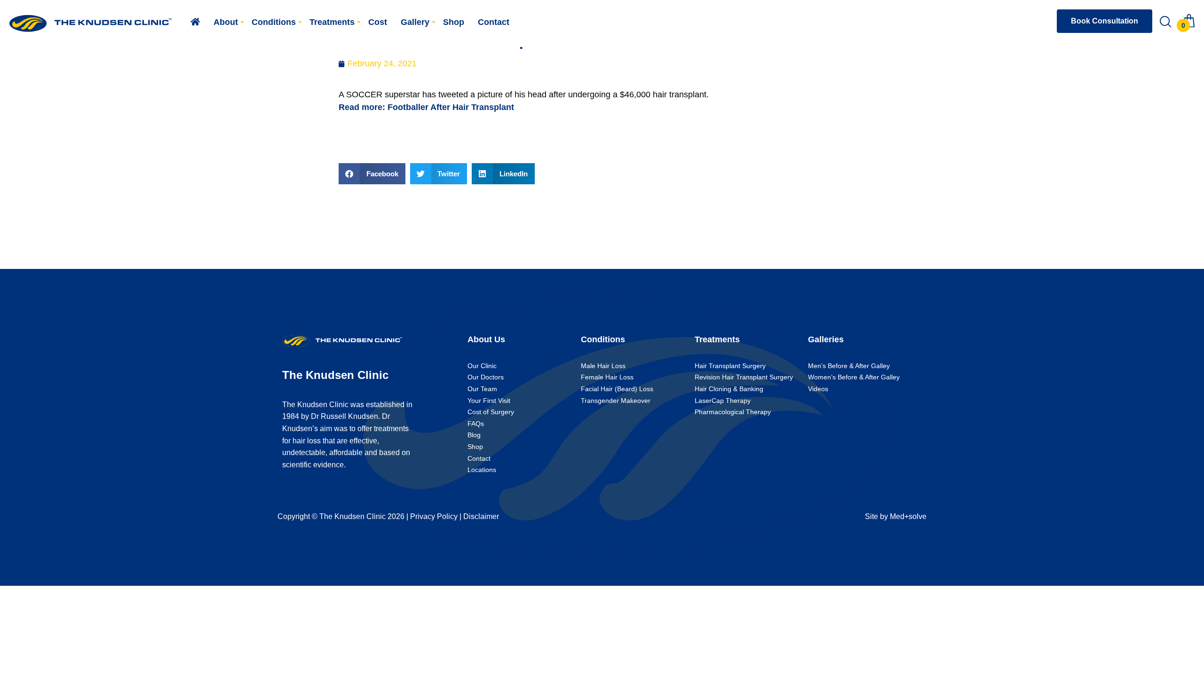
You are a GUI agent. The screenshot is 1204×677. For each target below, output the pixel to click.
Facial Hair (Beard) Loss (617, 389)
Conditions (274, 22)
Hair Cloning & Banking (729, 389)
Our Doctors (485, 377)
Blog (474, 435)
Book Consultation (1104, 21)
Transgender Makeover (615, 400)
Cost (377, 22)
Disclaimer (481, 516)
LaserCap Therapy (723, 400)
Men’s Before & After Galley (849, 366)
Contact (493, 22)
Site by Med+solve (896, 516)
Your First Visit (488, 400)
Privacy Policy (434, 516)
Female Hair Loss (607, 377)
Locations (481, 469)
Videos (818, 389)
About (226, 22)
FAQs (475, 423)
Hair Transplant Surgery (730, 366)
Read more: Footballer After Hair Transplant (426, 107)
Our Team (482, 389)
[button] (372, 173)
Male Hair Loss (603, 366)
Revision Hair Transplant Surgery (744, 377)
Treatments (332, 22)
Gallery (415, 22)
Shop (453, 22)
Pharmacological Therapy (733, 412)
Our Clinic (482, 366)
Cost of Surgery (490, 412)
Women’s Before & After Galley (854, 377)
